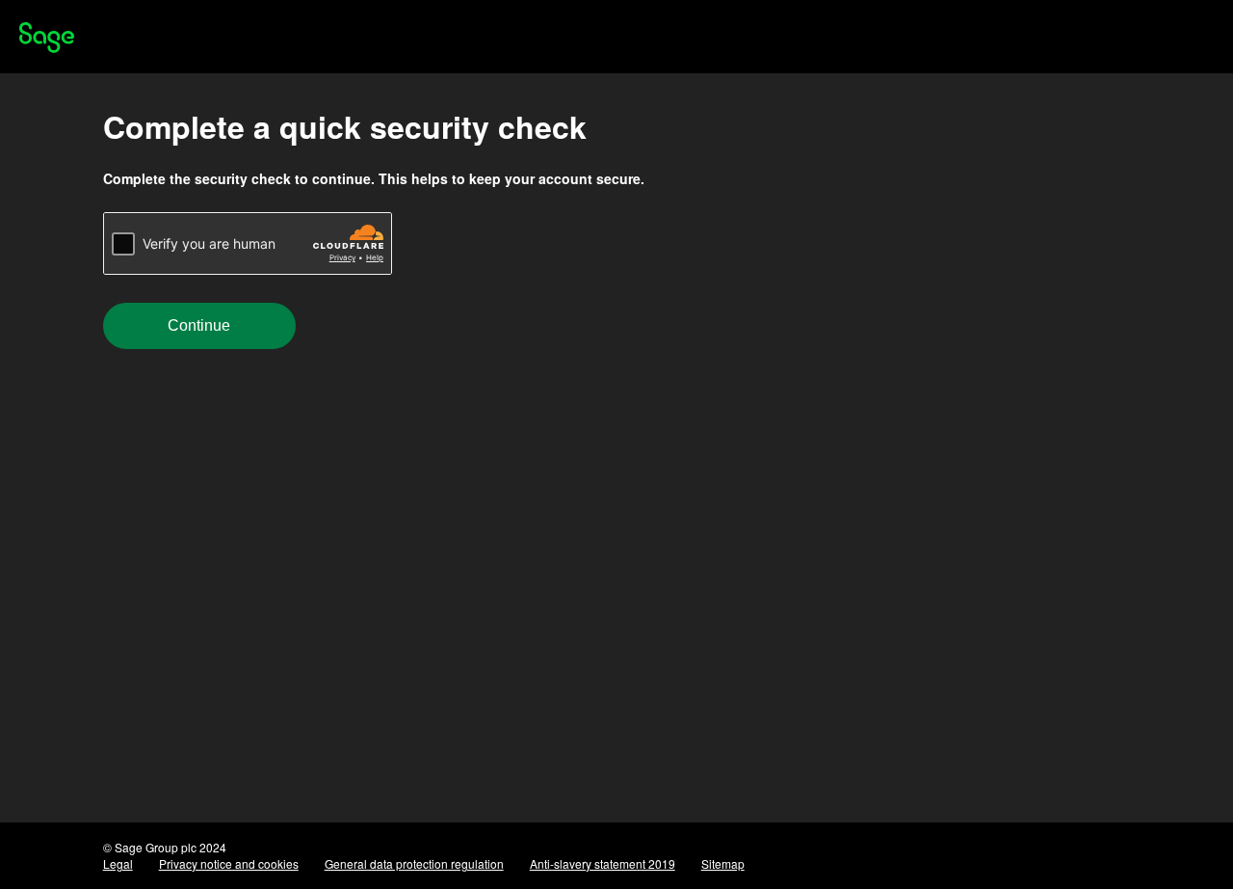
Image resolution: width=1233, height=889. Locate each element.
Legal (118, 863)
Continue (199, 325)
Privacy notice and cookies (229, 863)
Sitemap (723, 863)
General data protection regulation (414, 863)
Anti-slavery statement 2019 (602, 863)
